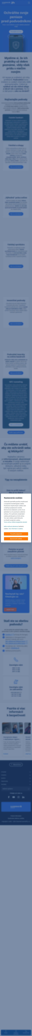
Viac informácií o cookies (16, 528)
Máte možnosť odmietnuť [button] (11, 526)
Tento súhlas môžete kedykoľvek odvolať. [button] (15, 522)
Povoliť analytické (16, 534)
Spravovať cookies (16, 539)
